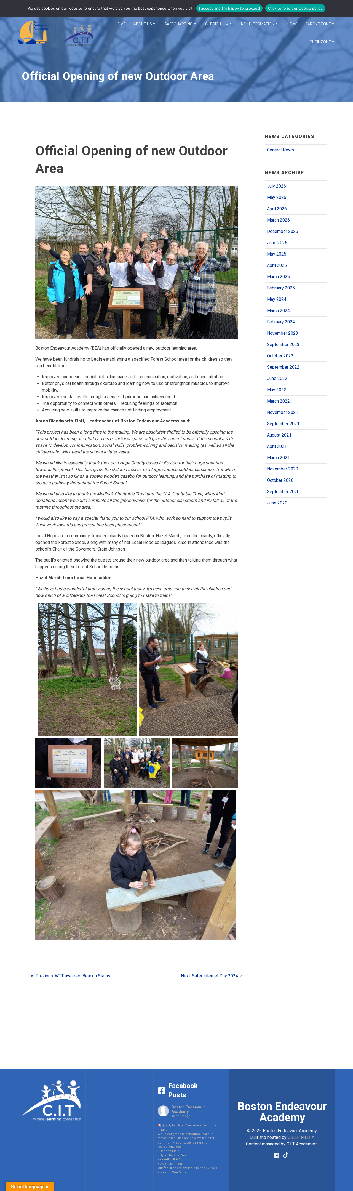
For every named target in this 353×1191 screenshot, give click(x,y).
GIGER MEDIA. (301, 1137)
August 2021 (279, 435)
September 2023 (283, 344)
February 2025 (281, 288)
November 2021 (282, 412)
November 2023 (282, 333)
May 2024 (276, 299)
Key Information (257, 24)
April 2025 (277, 265)
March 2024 (278, 310)
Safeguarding (178, 24)
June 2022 (277, 378)
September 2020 (283, 491)
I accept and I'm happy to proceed (229, 8)
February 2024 (281, 322)
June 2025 (277, 242)
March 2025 (278, 276)
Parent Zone (318, 24)
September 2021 (283, 423)
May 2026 (276, 197)
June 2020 (277, 503)
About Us (142, 24)
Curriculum (217, 24)
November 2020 (282, 469)
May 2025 (276, 254)
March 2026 (278, 220)
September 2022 (283, 367)
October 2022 (280, 355)
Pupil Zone (320, 42)
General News (280, 150)
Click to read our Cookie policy (295, 8)
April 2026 (277, 208)
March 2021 (278, 457)
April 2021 (277, 446)
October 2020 (280, 480)
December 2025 (282, 231)
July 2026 (276, 186)
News (292, 24)
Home (120, 24)
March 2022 (278, 401)
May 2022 (276, 389)
